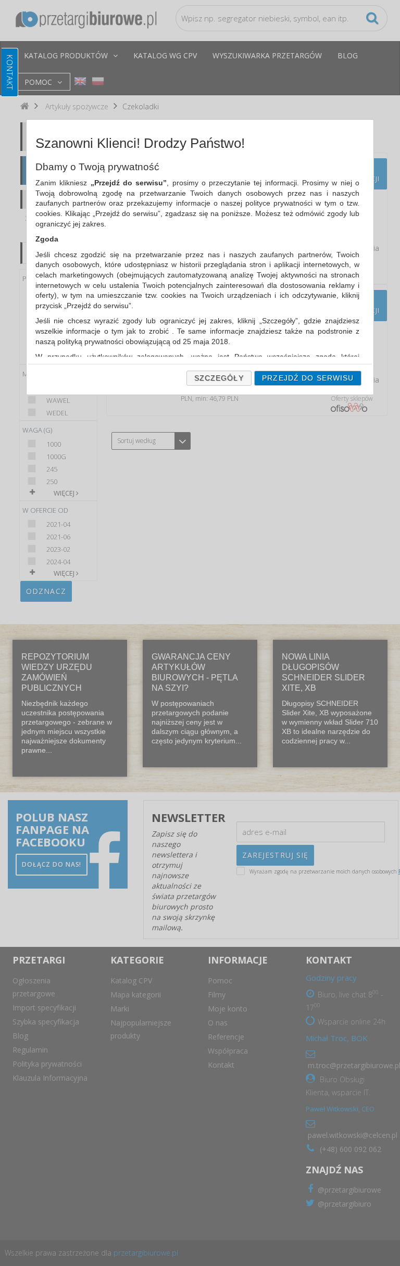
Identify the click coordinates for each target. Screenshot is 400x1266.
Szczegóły (219, 378)
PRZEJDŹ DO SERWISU (308, 378)
